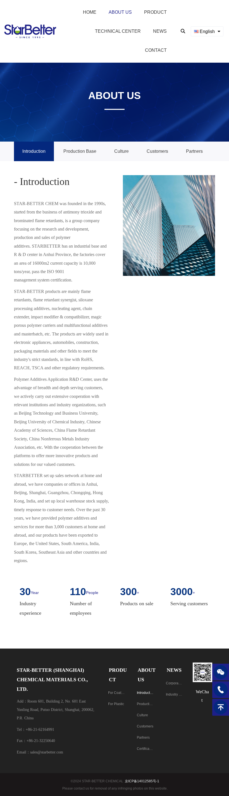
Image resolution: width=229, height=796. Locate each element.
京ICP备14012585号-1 (142, 781)
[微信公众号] (220, 672)
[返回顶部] (220, 707)
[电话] (220, 689)
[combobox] (207, 31)
